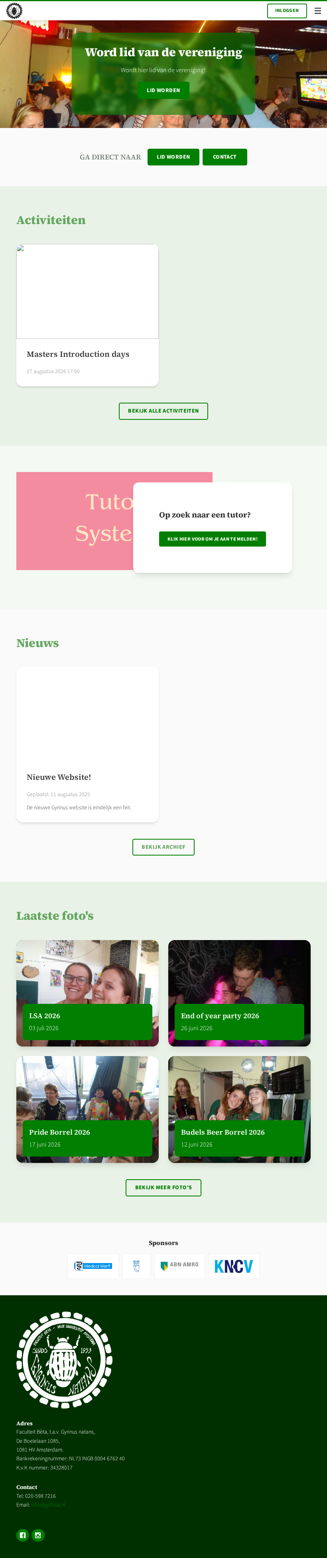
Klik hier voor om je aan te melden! (212, 539)
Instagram (38, 1535)
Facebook (22, 1535)
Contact (225, 157)
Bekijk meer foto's (163, 1188)
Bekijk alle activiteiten (163, 411)
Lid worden (163, 90)
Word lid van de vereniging (163, 52)
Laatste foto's (55, 915)
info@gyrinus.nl (48, 1505)
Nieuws (37, 643)
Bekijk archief (163, 847)
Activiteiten (51, 220)
